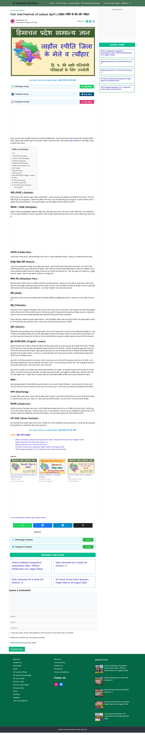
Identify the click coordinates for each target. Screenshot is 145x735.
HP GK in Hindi (18, 678)
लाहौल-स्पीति (73, 141)
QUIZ (15, 691)
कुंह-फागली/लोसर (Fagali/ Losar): (24, 175)
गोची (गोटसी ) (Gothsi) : (20, 156)
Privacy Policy (18, 688)
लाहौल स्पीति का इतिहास (23, 435)
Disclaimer (17, 666)
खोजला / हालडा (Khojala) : (21, 158)
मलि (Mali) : (16, 168)
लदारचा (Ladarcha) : (19, 161)
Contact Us (17, 662)
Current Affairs (74, 3)
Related (19, 187)
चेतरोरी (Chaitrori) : (20, 182)
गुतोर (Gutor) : (17, 173)
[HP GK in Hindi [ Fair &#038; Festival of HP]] (81, 466)
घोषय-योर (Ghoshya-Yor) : (21, 165)
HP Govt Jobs (61, 3)
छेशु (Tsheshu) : (18, 170)
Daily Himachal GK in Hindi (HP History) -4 (31, 444)
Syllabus (124, 3)
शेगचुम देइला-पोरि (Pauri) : (21, 163)
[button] (130, 3)
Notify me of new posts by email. (24, 643)
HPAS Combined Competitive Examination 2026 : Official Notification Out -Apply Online (49, 440)
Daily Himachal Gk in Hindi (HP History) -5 (31, 442)
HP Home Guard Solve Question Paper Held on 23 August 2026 (39, 447)
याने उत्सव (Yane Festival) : (23, 185)
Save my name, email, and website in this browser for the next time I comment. (42, 633)
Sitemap (16, 694)
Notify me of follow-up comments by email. (28, 638)
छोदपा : (16, 178)
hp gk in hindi (40, 517)
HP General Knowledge (90, 3)
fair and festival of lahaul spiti (24, 517)
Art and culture (18, 10)
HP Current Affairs (20, 672)
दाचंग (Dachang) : (20, 180)
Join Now (88, 87)
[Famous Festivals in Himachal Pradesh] (52, 466)
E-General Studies (25, 3)
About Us (16, 659)
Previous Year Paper (112, 3)
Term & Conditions (20, 701)
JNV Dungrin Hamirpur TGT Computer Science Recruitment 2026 (40, 449)
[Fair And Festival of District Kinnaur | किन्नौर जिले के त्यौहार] (24, 466)
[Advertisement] (53, 121)
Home (52, 3)
